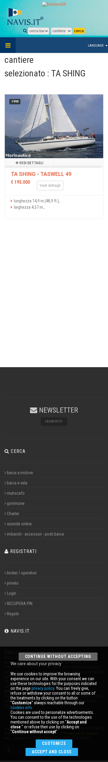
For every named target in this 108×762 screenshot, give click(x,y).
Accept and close (52, 751)
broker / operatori (22, 572)
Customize (54, 743)
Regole (13, 613)
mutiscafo (16, 493)
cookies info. (21, 707)
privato (13, 583)
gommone (16, 503)
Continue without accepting (58, 656)
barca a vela (17, 483)
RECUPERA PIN (19, 603)
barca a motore (20, 472)
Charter (13, 513)
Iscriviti (54, 421)
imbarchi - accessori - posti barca (35, 534)
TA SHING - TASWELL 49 (41, 174)
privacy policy (43, 688)
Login (11, 593)
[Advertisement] (54, 298)
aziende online (19, 523)
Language (96, 46)
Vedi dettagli (30, 163)
